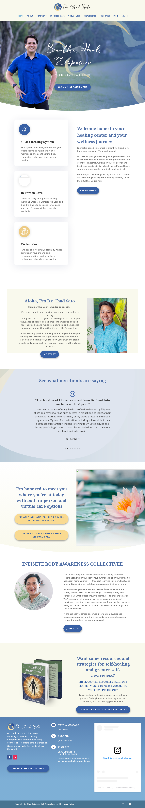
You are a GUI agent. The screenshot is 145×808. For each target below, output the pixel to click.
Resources (105, 16)
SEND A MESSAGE (68, 725)
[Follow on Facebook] (9, 757)
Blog (115, 16)
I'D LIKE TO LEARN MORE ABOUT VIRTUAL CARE (41, 535)
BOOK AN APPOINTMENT (72, 87)
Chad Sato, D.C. (104, 787)
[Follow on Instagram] (15, 757)
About (30, 16)
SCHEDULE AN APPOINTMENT (28, 768)
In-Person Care (57, 16)
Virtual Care (74, 16)
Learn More (88, 190)
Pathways (41, 16)
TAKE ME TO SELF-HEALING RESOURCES (103, 709)
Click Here (63, 729)
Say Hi (124, 16)
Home (20, 16)
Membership (90, 16)
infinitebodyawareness (125, 787)
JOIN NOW (73, 628)
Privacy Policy (67, 804)
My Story (49, 354)
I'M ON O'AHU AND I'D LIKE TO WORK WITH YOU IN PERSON (41, 519)
